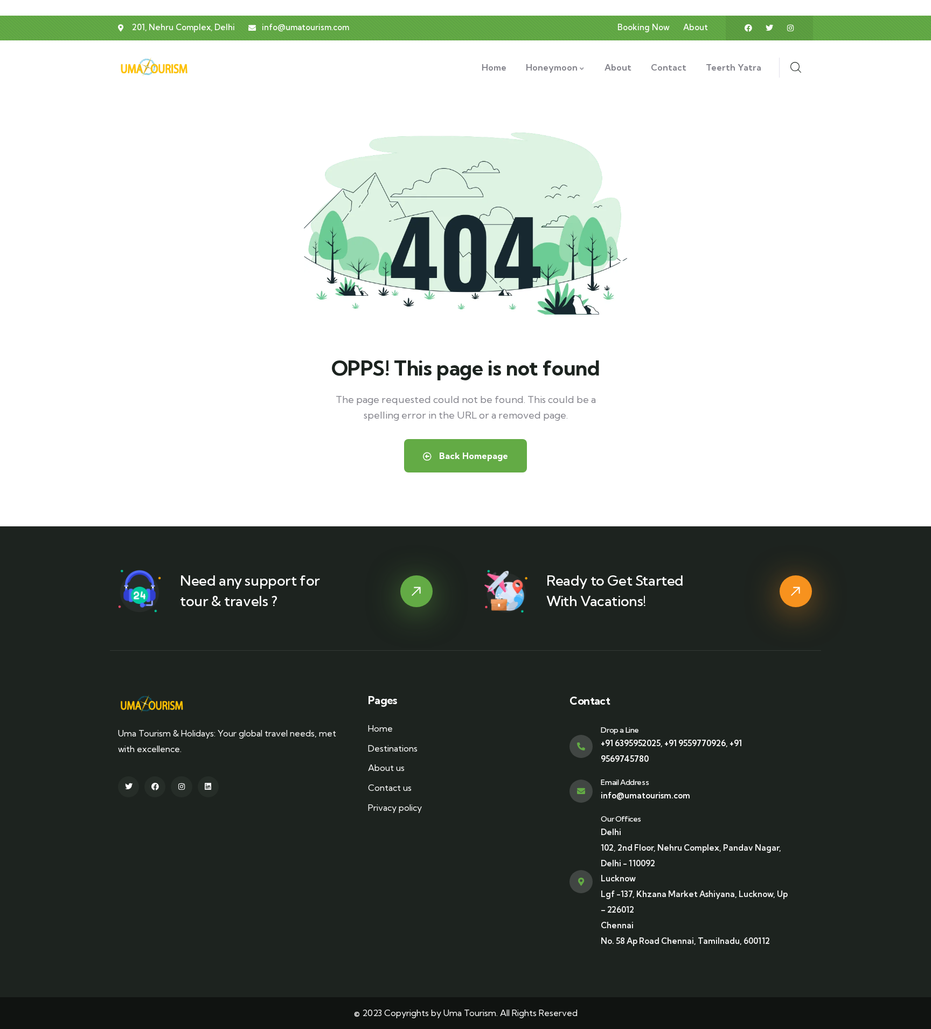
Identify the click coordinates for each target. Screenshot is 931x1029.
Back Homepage (472, 455)
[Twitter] (769, 28)
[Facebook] (748, 28)
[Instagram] (790, 28)
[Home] (160, 67)
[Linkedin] (208, 786)
